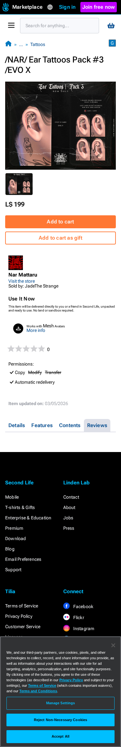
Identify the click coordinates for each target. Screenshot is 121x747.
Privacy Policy (18, 616)
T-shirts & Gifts (20, 507)
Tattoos (37, 44)
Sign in (67, 7)
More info (35, 330)
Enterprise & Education (28, 517)
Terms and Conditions (38, 691)
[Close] (113, 645)
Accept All (60, 736)
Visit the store (21, 281)
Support (13, 569)
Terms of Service (21, 605)
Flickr (78, 617)
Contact (71, 497)
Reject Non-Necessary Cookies (60, 720)
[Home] (8, 44)
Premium (14, 528)
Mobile (12, 497)
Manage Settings (60, 703)
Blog (10, 548)
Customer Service (22, 626)
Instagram (83, 628)
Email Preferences (23, 559)
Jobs (68, 517)
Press (69, 528)
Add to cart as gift (60, 238)
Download (15, 538)
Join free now (98, 7)
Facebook (83, 606)
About (69, 507)
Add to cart (60, 222)
